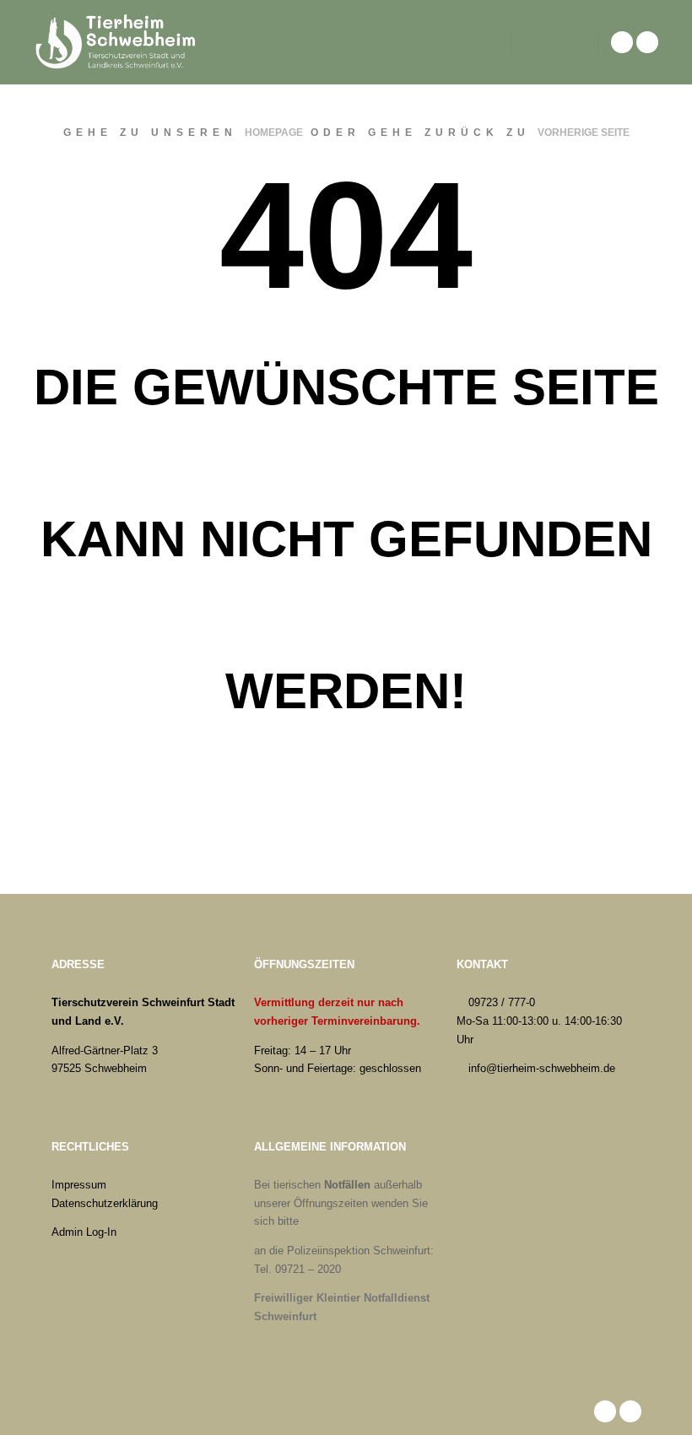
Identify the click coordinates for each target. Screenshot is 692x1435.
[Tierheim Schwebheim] (118, 42)
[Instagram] (647, 42)
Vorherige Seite (584, 132)
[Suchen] (539, 42)
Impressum (78, 1184)
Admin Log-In (83, 1232)
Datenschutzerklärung (104, 1203)
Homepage (274, 132)
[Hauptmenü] (569, 42)
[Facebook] (622, 42)
